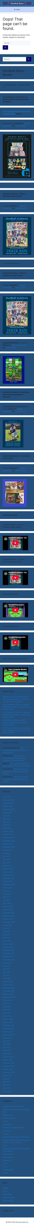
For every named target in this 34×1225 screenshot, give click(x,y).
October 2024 (8, 844)
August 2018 (7, 1075)
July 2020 (6, 1003)
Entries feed (7, 1194)
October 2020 (8, 994)
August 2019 (7, 1038)
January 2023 (8, 909)
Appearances (7, 1115)
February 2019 (8, 1057)
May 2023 (6, 897)
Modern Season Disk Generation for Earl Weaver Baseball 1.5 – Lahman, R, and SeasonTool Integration (16, 699)
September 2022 (9, 922)
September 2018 (9, 1072)
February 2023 (8, 906)
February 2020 (8, 1019)
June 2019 (6, 1044)
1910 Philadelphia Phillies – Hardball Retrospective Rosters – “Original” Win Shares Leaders (16, 706)
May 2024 (6, 859)
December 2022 (8, 913)
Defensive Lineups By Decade (13, 1127)
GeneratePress (23, 1222)
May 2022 (6, 934)
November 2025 (9, 803)
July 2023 (6, 891)
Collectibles (7, 1124)
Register (6, 1188)
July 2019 (6, 1041)
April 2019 (6, 1050)
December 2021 (8, 950)
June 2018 (6, 1082)
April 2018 (6, 1088)
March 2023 (7, 903)
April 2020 (6, 1013)
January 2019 (8, 1060)
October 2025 (8, 806)
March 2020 (7, 1016)
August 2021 (7, 963)
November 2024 (9, 840)
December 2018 (8, 1063)
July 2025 (6, 815)
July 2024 (6, 853)
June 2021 (6, 969)
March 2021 (7, 978)
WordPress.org (8, 1200)
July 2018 (6, 1078)
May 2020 (6, 1010)
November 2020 (9, 991)
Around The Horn (9, 1118)
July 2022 (6, 928)
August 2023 (7, 887)
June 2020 (7, 1006)
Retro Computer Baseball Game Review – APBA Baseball (15, 750)
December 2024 (9, 837)
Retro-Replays (8, 1154)
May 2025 (6, 822)
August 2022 (7, 925)
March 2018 (7, 1091)
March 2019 (7, 1053)
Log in (5, 1191)
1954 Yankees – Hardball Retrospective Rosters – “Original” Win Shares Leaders (15, 758)
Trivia (5, 1166)
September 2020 (9, 997)
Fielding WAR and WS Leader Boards (16, 1137)
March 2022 (7, 941)
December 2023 (9, 875)
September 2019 (9, 1035)
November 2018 (8, 1066)
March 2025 (7, 828)
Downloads (7, 1130)
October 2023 (8, 881)
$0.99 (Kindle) (20, 470)
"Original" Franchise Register (13, 1106)
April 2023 (6, 900)
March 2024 (7, 866)
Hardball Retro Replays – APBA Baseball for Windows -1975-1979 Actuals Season (15, 722)
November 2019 (8, 1028)
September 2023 (9, 884)
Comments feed (8, 1197)
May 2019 (6, 1047)
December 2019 (8, 1025)
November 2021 (8, 953)
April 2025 (6, 825)
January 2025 (8, 834)
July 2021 (6, 966)
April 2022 (6, 938)
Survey (5, 1163)
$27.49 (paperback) (19, 345)
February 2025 (8, 831)
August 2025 (7, 812)
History (5, 1145)
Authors (5, 1121)
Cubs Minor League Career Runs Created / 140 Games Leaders (15, 771)
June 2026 (7, 797)
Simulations (7, 1160)
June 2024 (7, 856)
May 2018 (6, 1085)
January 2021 (8, 985)
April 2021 (6, 975)
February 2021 (8, 981)
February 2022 (8, 944)
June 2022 (6, 931)
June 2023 (7, 894)
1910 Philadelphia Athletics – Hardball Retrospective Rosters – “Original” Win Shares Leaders (16, 714)
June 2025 (6, 819)
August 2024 (7, 850)
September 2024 (9, 847)
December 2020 (9, 988)
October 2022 (8, 919)
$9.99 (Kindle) (20, 126)
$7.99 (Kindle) (20, 411)
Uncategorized (8, 1170)
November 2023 (9, 878)
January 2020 (8, 1022)
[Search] (5, 47)
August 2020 (7, 1000)
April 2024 (6, 862)
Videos (5, 1173)
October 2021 (8, 956)
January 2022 (8, 947)
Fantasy (6, 1134)
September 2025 (9, 809)
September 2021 (9, 959)
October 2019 (8, 1031)
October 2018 (8, 1069)
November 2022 (9, 916)
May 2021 (6, 972)
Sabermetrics (7, 1157)
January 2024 (8, 872)
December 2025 (8, 800)
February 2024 (8, 869)
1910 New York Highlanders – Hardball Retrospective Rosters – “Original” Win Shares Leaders (17, 730)
